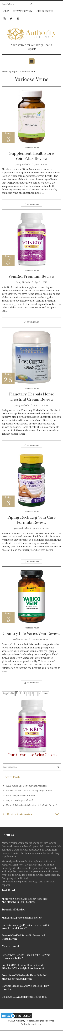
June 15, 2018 (41, 164)
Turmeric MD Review (13, 909)
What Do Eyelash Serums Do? (20, 795)
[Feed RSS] (5, 18)
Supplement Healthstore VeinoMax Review (31, 156)
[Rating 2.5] (31, 357)
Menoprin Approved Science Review (22, 917)
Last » (45, 693)
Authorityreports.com (31, 1024)
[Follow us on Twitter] (11, 18)
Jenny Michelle (23, 164)
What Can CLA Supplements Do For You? (24, 996)
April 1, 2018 (41, 282)
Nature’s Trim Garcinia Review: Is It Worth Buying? (31, 805)
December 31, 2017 (41, 639)
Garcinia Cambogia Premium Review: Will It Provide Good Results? (25, 927)
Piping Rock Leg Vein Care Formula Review (31, 520)
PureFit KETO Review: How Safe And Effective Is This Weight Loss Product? (23, 967)
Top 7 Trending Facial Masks (20, 800)
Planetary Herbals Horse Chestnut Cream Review (31, 397)
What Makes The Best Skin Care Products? (26, 786)
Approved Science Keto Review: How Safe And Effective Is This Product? (24, 900)
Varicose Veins (32, 147)
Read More (32, 204)
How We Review (22, 11)
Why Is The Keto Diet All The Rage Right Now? (29, 790)
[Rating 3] (31, 116)
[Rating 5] (31, 239)
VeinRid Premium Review (31, 276)
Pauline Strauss (20, 639)
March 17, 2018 (41, 405)
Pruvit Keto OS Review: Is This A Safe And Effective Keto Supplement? (24, 977)
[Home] (31, 33)
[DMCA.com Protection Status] (16, 1015)
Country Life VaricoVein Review (31, 633)
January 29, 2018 (41, 528)
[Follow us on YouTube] (17, 18)
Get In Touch (45, 11)
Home (5, 11)
